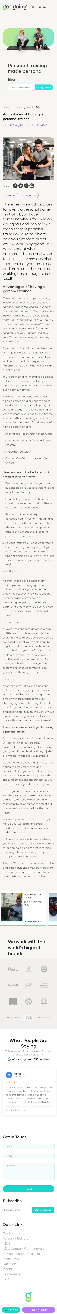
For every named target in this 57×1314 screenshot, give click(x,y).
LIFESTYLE (29, 195)
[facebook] (15, 186)
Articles (39, 106)
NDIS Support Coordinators (23, 1248)
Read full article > (32, 922)
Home (6, 106)
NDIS (6, 1243)
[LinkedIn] (44, 7)
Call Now (11, 1309)
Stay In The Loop (43, 1210)
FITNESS (11, 195)
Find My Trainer (38, 1309)
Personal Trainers (15, 1238)
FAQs (6, 1279)
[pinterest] (26, 186)
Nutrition (9, 1264)
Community (12, 1274)
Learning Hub (23, 106)
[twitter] (20, 186)
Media (7, 1269)
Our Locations (13, 1233)
